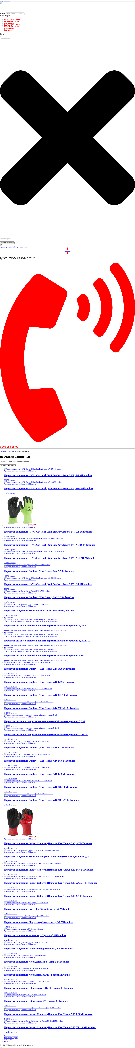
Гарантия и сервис (11, 21)
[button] (67, 16)
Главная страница (6, 451)
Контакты (8, 30)
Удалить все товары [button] (7, 242)
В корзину (12, 480)
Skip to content (5, 1)
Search (3, 13)
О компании (9, 28)
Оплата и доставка (12, 19)
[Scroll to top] (1, 1047)
